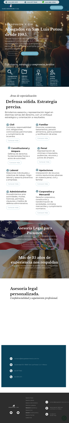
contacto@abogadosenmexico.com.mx (26, 358)
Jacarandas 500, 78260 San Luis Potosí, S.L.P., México (30, 364)
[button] (66, 7)
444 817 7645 (32, 2)
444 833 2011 (18, 377)
